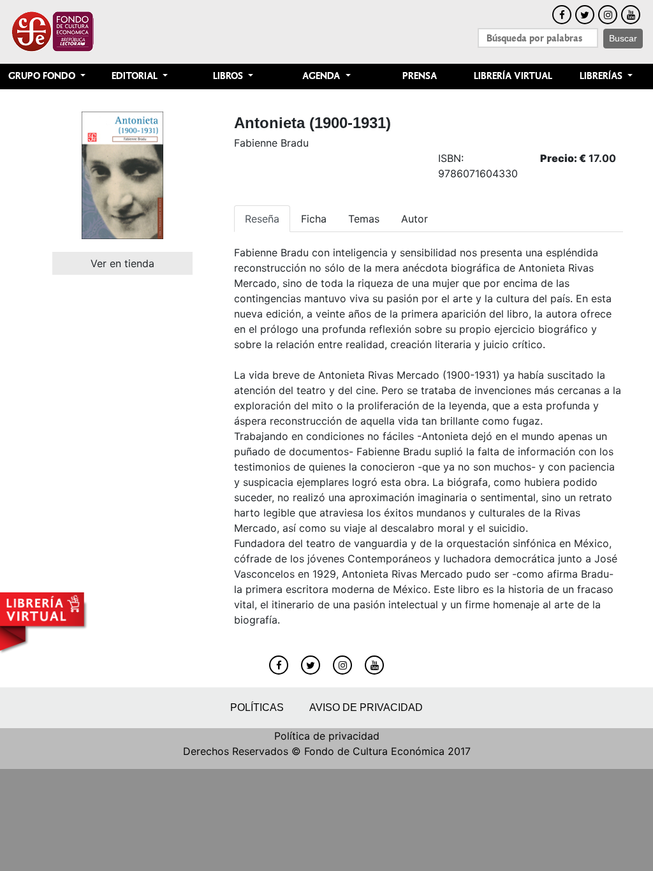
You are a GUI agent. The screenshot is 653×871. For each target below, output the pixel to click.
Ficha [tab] (313, 218)
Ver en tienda (122, 263)
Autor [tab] (414, 218)
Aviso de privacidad (366, 707)
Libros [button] (229, 76)
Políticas (257, 707)
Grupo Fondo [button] (43, 76)
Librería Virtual (513, 76)
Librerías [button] (602, 76)
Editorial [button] (136, 76)
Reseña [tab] (262, 218)
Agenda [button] (322, 76)
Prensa (419, 76)
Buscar (623, 38)
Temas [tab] (363, 218)
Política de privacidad (326, 735)
